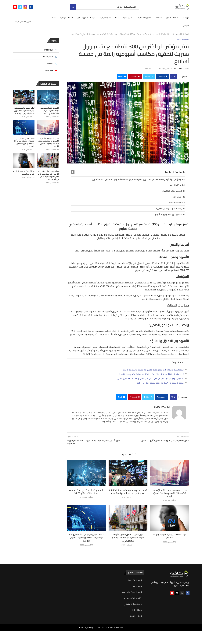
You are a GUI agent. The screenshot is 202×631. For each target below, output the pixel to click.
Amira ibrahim (179, 68)
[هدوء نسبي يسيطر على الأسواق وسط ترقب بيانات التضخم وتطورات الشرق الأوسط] (169, 473)
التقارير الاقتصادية (145, 17)
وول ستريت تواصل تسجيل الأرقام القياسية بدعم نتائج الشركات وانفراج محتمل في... (128, 537)
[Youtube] (15, 7)
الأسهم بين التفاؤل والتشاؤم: (168, 214)
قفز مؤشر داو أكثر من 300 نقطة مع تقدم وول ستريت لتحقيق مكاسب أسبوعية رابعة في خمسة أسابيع (137, 179)
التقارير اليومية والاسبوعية (132, 592)
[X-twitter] (177, 593)
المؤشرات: (177, 197)
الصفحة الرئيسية (182, 34)
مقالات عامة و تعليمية (109, 17)
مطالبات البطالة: (175, 203)
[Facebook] (31, 7)
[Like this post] (172, 76)
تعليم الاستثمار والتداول (86, 17)
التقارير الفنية (128, 17)
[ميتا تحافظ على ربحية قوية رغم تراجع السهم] (169, 518)
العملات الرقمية (66, 17)
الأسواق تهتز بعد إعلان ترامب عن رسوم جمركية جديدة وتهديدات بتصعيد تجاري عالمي (150, 378)
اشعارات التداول (172, 17)
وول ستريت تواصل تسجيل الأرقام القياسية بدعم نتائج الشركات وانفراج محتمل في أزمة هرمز (48, 175)
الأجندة (159, 17)
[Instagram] (25, 7)
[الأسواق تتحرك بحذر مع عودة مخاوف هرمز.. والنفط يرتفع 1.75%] (86, 473)
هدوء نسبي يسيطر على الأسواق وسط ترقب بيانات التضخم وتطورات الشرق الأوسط (169, 493)
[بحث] (73, 7)
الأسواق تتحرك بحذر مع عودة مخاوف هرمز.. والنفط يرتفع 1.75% (86, 491)
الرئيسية (185, 17)
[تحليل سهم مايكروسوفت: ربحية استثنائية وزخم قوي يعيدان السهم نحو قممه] (128, 473)
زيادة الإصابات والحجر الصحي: (169, 208)
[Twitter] (20, 7)
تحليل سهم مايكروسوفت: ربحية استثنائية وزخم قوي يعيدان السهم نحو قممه (128, 491)
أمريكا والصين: (176, 185)
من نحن (186, 25)
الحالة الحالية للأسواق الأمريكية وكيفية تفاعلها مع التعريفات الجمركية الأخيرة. (153, 370)
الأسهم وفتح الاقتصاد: (172, 191)
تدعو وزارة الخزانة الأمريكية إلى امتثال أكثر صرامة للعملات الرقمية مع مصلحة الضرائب (151, 374)
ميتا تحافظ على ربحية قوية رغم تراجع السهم (169, 536)
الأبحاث (53, 17)
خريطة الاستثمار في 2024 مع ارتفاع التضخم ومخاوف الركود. (160, 383)
